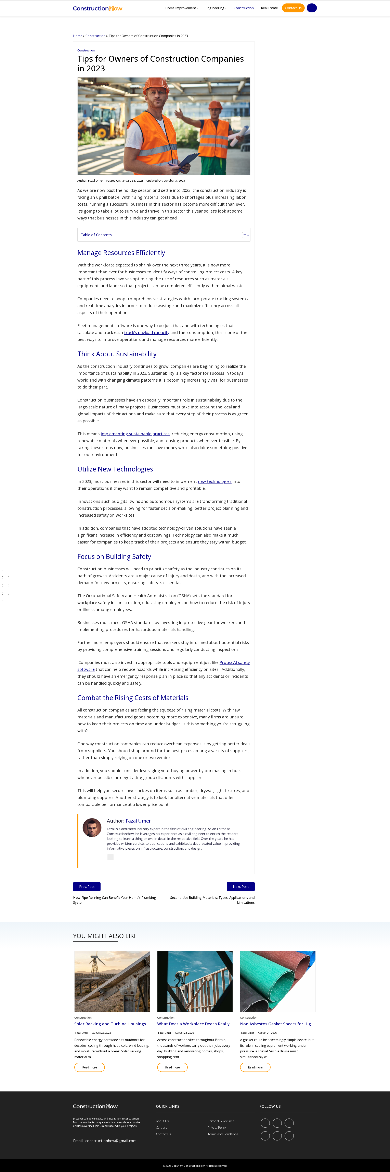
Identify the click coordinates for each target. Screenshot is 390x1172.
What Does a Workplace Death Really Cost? (199, 1024)
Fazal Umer (95, 180)
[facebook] (265, 1123)
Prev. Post (86, 886)
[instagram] (289, 1135)
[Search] (312, 7)
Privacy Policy (217, 1127)
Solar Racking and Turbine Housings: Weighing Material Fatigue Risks (142, 1024)
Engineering (215, 8)
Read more (85, 1066)
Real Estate (269, 8)
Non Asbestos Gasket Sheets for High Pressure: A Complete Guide (304, 1024)
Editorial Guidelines (221, 1121)
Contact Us (293, 8)
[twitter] (277, 1123)
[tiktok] (277, 1135)
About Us (162, 1121)
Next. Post (241, 886)
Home (77, 36)
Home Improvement (180, 8)
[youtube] (265, 1135)
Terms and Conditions (223, 1134)
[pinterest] (289, 1123)
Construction (244, 8)
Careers (161, 1127)
